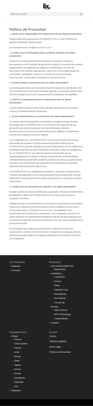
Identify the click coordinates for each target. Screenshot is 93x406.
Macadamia (60, 294)
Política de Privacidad (60, 352)
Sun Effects (60, 298)
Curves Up (59, 302)
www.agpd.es (16, 238)
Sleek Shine (60, 269)
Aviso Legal (55, 347)
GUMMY (55, 323)
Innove (57, 281)
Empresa (15, 266)
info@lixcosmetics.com (39, 47)
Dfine (57, 285)
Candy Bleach (61, 318)
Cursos (52, 336)
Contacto (15, 270)
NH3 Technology (62, 314)
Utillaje (14, 336)
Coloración (59, 277)
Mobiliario (16, 390)
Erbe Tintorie (60, 310)
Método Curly (61, 290)
